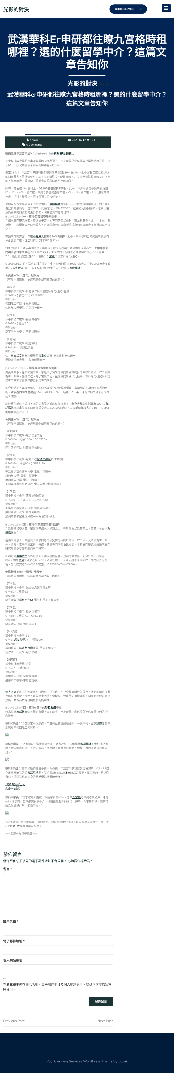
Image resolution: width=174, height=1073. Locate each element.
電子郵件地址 (14, 941)
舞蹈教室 (21, 556)
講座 (99, 723)
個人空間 (10, 691)
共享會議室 (15, 355)
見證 (8, 784)
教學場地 (85, 744)
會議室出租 (44, 459)
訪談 (69, 153)
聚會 (52, 256)
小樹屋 (37, 236)
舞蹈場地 (54, 204)
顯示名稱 (10, 922)
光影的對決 (16, 9)
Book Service (125, 9)
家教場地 (59, 153)
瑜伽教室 (18, 268)
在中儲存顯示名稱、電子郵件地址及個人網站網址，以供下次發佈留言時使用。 (57, 986)
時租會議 (27, 647)
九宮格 (76, 797)
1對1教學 (19, 639)
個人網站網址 (12, 960)
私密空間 (27, 599)
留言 (7, 869)
